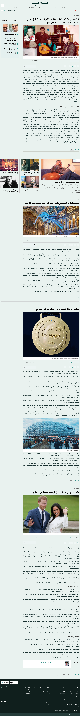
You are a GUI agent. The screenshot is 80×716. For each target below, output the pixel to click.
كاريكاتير (63, 691)
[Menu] (78, 7)
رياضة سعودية (77, 702)
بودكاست (17, 7)
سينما (50, 693)
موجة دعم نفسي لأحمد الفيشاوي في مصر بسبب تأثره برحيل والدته (10, 49)
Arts (72, 149)
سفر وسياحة (28, 691)
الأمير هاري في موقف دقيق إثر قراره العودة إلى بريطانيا (55, 492)
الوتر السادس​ (49, 691)
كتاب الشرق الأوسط (62, 693)
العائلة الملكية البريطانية (68, 674)
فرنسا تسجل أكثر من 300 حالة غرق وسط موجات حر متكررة (62, 10)
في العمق (24, 7)
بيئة (43, 693)
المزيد (11, 7)
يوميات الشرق (76, 15)
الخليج (77, 691)
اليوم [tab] (5, 20)
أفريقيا (71, 695)
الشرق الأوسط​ (63, 7)
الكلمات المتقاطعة (48, 702)
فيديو (21, 7)
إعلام (50, 695)
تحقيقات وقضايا (69, 704)
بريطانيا (62, 297)
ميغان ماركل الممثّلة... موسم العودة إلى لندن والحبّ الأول (52, 662)
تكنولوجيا (38, 7)
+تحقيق (70, 706)
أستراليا (71, 480)
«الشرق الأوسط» (73, 239)
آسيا (71, 693)
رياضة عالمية (77, 706)
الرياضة (29, 7)
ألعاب (14, 7)
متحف (72, 297)
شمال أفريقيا (76, 693)
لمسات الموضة (28, 693)
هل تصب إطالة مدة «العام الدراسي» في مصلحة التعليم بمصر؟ (9, 53)
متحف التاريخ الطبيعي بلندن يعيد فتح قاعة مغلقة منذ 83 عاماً (52, 203)
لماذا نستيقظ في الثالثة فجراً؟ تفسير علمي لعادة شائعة (10, 39)
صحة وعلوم (43, 7)
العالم (58, 7)
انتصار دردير (73, 61)
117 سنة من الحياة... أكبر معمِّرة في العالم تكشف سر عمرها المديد (9, 44)
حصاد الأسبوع (70, 702)
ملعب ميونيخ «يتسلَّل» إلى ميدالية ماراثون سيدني (57, 309)
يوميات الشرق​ (33, 7)
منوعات (67, 297)
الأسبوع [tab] (3, 20)
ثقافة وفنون (47, 7)
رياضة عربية (77, 704)
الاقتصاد (52, 7)
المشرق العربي (76, 695)
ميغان (55, 552)
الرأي (55, 7)
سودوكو (49, 704)
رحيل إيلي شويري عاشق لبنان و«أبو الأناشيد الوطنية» (67, 182)
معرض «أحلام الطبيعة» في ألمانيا (32, 190)
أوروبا (71, 691)
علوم (43, 691)
